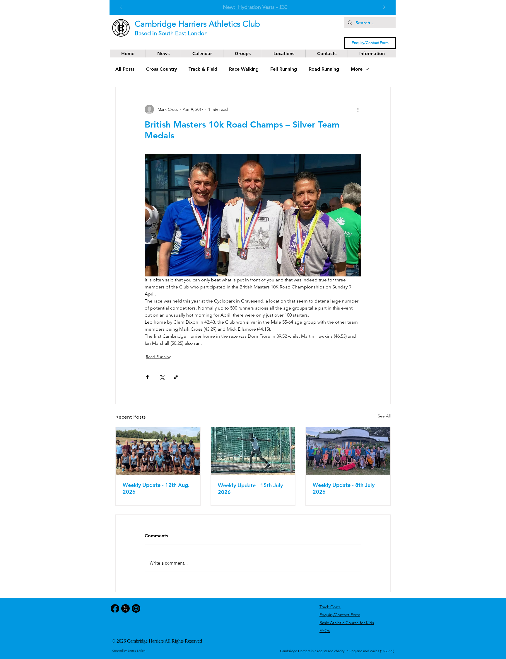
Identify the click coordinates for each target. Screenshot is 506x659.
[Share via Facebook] (147, 377)
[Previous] (121, 7)
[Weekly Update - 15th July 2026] (253, 451)
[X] (125, 608)
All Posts (124, 69)
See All (384, 416)
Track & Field (203, 69)
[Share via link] (176, 377)
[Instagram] (136, 608)
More (357, 69)
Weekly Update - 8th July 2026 (344, 488)
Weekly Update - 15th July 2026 (250, 488)
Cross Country (161, 69)
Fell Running (283, 69)
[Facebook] (115, 608)
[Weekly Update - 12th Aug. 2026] (158, 451)
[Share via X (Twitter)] (162, 377)
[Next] (384, 7)
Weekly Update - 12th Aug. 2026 (156, 488)
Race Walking (244, 69)
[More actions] (357, 109)
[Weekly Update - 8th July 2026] (348, 451)
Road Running (324, 69)
